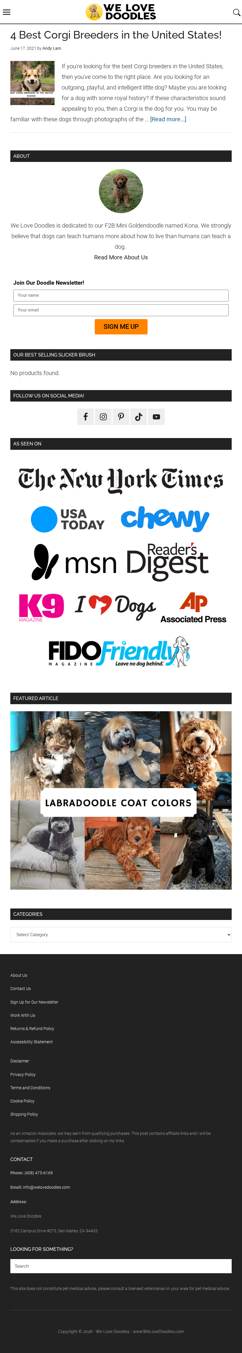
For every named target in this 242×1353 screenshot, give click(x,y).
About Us (18, 975)
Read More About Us (121, 257)
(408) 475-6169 (38, 1172)
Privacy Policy (23, 1074)
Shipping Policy (24, 1114)
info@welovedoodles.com (46, 1187)
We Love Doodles (121, 12)
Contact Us (20, 988)
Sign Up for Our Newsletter (34, 1002)
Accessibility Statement (31, 1041)
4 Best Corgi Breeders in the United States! (116, 35)
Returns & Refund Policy (32, 1028)
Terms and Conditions (30, 1087)
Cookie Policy (22, 1101)
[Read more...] (168, 119)
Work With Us (22, 1015)
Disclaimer (19, 1061)
